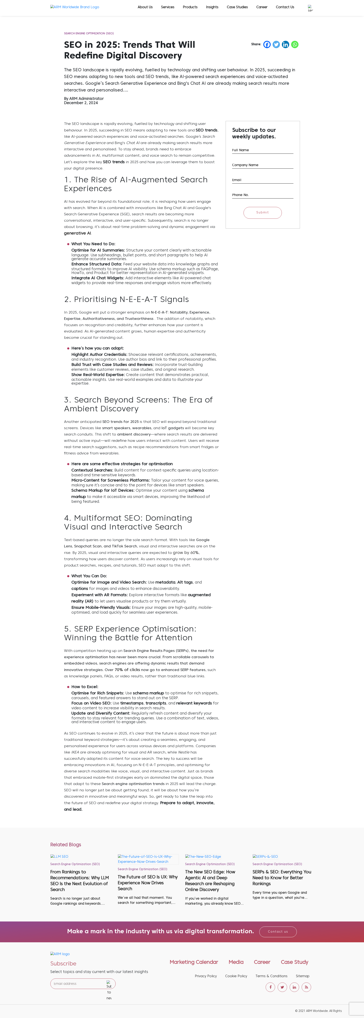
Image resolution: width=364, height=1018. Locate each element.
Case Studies (237, 7)
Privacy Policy (206, 976)
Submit (262, 212)
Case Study (294, 962)
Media (236, 962)
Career (262, 7)
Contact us (278, 932)
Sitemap (302, 976)
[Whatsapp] (294, 44)
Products (190, 7)
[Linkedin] (285, 44)
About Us (145, 7)
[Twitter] (276, 44)
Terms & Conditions (272, 976)
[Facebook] (267, 44)
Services (167, 7)
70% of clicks (127, 670)
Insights (212, 7)
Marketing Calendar (194, 962)
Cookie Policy (236, 976)
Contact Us (285, 7)
